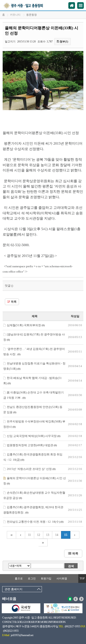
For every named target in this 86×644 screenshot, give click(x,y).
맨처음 (11, 535)
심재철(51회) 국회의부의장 (26, 325)
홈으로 (19, 578)
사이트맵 (61, 578)
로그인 (32, 578)
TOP (82, 578)
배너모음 (9, 598)
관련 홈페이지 (13, 589)
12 (38, 535)
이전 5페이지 (20, 535)
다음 (81, 599)
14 (56, 535)
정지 (70, 599)
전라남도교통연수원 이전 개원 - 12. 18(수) (35, 521)
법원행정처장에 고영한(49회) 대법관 (32, 445)
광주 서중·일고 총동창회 (28, 5)
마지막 (43, 542)
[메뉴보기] (80, 5)
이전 (75, 599)
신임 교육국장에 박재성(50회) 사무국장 (33, 436)
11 (29, 535)
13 (47, 535)
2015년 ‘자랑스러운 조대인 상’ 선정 (31, 469)
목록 (13, 301)
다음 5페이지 (74, 535)
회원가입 (46, 578)
